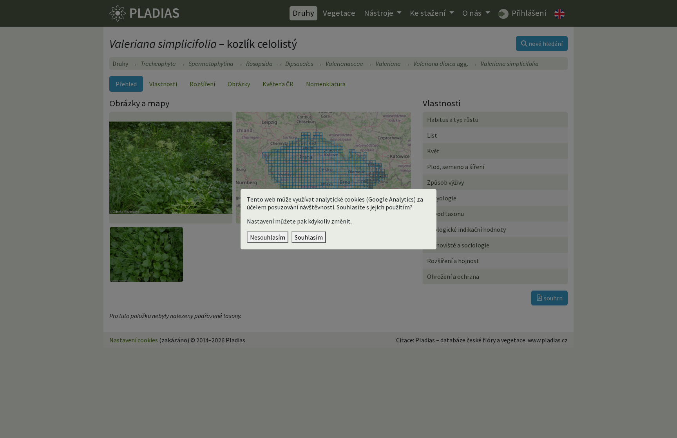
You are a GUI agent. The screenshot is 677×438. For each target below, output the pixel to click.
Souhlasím (309, 237)
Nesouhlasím (267, 237)
